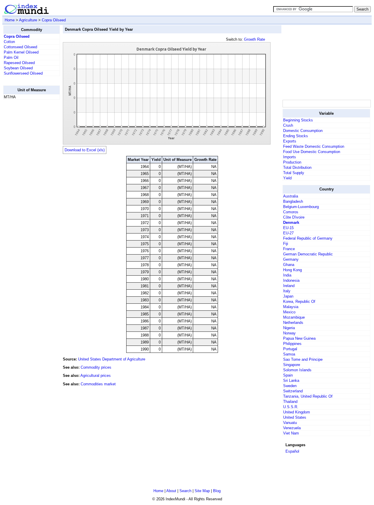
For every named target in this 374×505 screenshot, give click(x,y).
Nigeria (289, 328)
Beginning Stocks (298, 120)
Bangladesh (293, 201)
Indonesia (291, 280)
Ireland (289, 286)
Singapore (291, 365)
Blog (217, 491)
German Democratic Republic (308, 254)
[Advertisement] (26, 192)
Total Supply (293, 173)
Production (292, 162)
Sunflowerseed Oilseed (23, 73)
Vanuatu (290, 422)
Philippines (292, 343)
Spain (288, 375)
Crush (288, 125)
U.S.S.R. (290, 407)
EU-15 (288, 228)
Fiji (285, 243)
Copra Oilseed (54, 20)
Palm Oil (11, 57)
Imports (289, 157)
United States (294, 417)
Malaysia (290, 307)
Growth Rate (254, 39)
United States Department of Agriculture (111, 359)
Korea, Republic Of (299, 301)
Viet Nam (291, 433)
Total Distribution (297, 167)
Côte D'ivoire (293, 217)
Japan (288, 296)
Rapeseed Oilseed (19, 63)
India (287, 275)
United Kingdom (296, 412)
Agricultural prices (95, 375)
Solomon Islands (297, 370)
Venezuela (292, 428)
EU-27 (288, 233)
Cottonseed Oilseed (20, 47)
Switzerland (293, 391)
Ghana (288, 264)
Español (292, 451)
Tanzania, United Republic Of (308, 396)
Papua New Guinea (299, 338)
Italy (286, 291)
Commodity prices (96, 367)
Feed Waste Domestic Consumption (313, 146)
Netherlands (293, 322)
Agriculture (28, 20)
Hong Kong (292, 270)
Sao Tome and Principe (303, 359)
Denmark (291, 222)
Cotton (9, 41)
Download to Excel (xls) (85, 150)
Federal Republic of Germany (308, 238)
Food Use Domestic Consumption (311, 152)
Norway (289, 333)
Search (185, 491)
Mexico (289, 312)
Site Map (202, 491)
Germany (291, 259)
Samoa (289, 354)
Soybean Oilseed (18, 68)
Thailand (290, 401)
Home (10, 20)
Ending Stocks (295, 136)
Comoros (290, 212)
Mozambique (294, 317)
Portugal (290, 349)
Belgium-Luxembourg (301, 207)
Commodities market (98, 384)
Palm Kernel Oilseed (21, 52)
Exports (289, 141)
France (289, 249)
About (171, 491)
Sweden (290, 386)
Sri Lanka (291, 380)
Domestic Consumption (303, 130)
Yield (287, 178)
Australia (290, 196)
